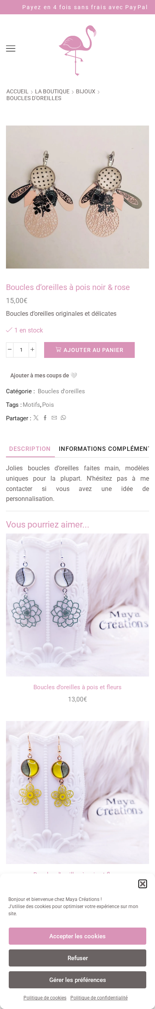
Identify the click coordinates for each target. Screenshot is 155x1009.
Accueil (17, 91)
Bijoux (85, 91)
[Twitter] (36, 418)
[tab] (30, 449)
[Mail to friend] (54, 418)
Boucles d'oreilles (33, 98)
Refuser (78, 958)
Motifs (31, 404)
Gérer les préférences (77, 980)
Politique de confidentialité (99, 998)
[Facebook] (45, 418)
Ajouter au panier (94, 350)
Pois (48, 404)
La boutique (52, 91)
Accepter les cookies (77, 936)
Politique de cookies (44, 998)
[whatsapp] (62, 418)
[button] (143, 884)
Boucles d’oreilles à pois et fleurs (77, 687)
